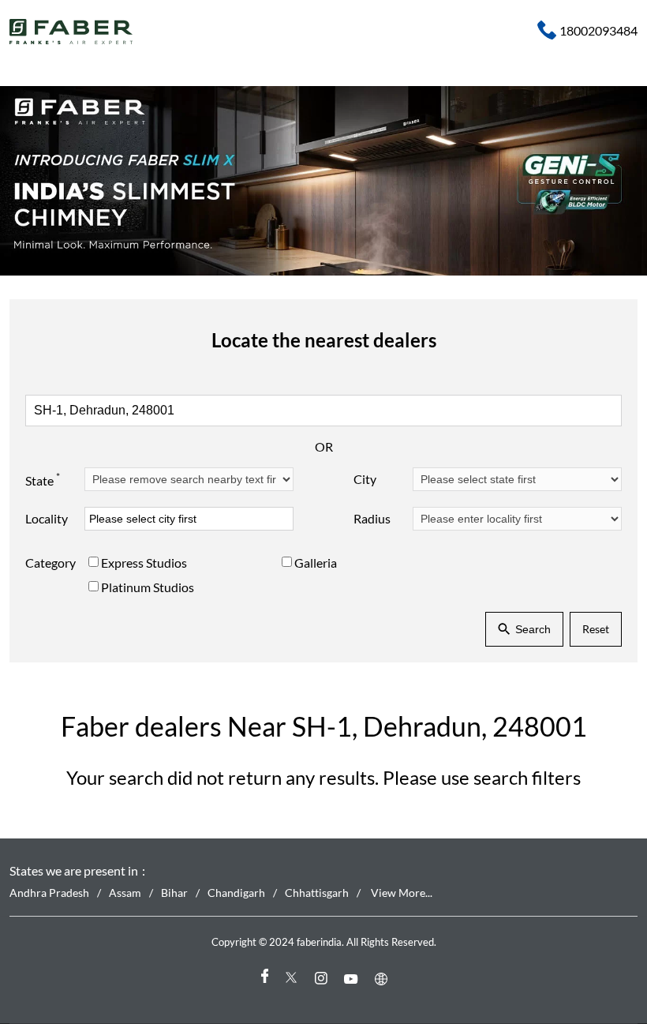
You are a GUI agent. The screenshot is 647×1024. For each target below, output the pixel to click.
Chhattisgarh (317, 892)
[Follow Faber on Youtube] (353, 979)
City (364, 478)
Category (50, 562)
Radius (372, 518)
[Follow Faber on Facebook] (264, 979)
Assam (125, 892)
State (42, 479)
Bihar (174, 892)
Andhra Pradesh (49, 892)
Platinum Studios (147, 587)
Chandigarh (236, 892)
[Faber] (71, 31)
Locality (46, 518)
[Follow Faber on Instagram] (323, 979)
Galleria (315, 562)
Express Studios (144, 562)
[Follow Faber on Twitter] (294, 979)
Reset (595, 629)
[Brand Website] (383, 979)
